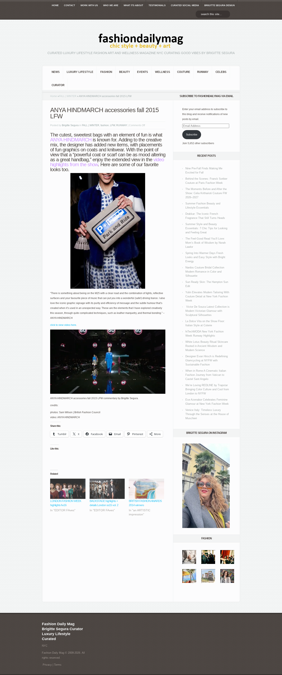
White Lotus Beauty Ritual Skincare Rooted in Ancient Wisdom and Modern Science (206, 346)
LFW (112, 125)
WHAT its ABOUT (133, 5)
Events (142, 72)
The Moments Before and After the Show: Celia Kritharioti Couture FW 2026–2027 (206, 193)
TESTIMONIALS (157, 5)
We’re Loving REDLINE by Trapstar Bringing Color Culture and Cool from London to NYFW (207, 389)
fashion (106, 72)
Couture (183, 72)
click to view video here (63, 325)
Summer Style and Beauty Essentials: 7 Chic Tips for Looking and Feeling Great (206, 228)
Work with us (89, 5)
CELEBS (221, 72)
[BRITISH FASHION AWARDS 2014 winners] (146, 489)
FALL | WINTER (67, 96)
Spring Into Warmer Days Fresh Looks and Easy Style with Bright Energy (205, 257)
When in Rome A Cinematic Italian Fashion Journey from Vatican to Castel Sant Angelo (205, 375)
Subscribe (191, 134)
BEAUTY (124, 72)
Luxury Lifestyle (80, 72)
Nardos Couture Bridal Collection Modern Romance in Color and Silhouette (204, 271)
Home (53, 96)
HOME (55, 5)
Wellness (162, 72)
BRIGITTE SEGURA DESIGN (219, 5)
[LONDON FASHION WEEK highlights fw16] (67, 489)
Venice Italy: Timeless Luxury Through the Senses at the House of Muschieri (207, 414)
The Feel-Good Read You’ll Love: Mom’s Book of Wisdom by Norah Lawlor (205, 242)
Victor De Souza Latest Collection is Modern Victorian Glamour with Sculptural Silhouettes (207, 311)
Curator (58, 85)
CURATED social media (185, 5)
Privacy (47, 664)
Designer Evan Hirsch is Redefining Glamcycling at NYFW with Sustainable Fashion (206, 360)
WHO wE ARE (110, 5)
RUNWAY (203, 72)
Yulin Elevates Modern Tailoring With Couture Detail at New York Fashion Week (207, 296)
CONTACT (69, 5)
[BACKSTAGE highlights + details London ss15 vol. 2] (107, 489)
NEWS (56, 72)
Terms (58, 664)
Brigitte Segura (70, 125)
